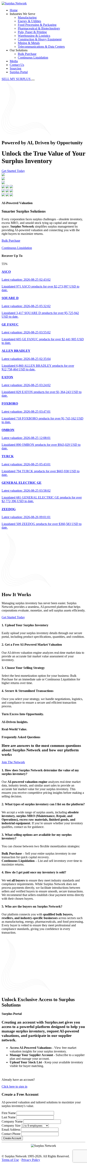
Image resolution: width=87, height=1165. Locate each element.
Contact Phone (11, 1133)
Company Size (11, 1125)
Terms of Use (10, 1160)
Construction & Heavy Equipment (40, 39)
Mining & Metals (29, 43)
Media (14, 61)
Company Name (12, 1121)
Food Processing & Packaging (37, 24)
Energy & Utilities (29, 21)
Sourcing (15, 68)
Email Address (11, 1129)
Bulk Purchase (27, 54)
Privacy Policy (30, 1160)
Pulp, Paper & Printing (32, 32)
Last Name (9, 1117)
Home (14, 10)
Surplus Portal (19, 72)
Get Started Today (13, 171)
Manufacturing (27, 17)
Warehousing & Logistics (34, 35)
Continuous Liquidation (33, 57)
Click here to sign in (14, 1086)
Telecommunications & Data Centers (41, 46)
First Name (9, 1113)
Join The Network (13, 762)
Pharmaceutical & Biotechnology (39, 28)
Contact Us (17, 64)
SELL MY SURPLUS (16, 79)
